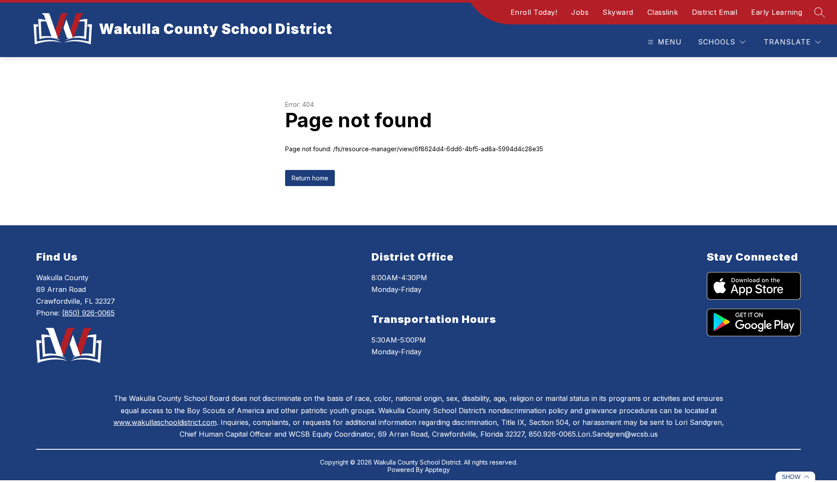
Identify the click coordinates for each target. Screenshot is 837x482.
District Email (714, 12)
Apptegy (437, 469)
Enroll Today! (534, 12)
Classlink (662, 12)
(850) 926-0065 (88, 313)
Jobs (580, 12)
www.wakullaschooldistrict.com (165, 422)
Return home (310, 178)
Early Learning (776, 12)
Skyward (617, 12)
